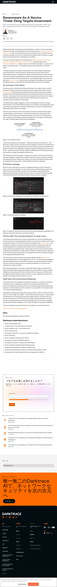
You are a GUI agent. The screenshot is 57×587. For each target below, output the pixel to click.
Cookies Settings (22, 584)
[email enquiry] (16, 517)
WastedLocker (7, 64)
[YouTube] (10, 517)
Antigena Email (7, 92)
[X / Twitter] (6, 517)
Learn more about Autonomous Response (15, 308)
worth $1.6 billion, (45, 243)
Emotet (16, 64)
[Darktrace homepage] (13, 514)
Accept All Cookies (33, 584)
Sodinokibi (46, 257)
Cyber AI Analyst (14, 80)
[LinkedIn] (3, 517)
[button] (52, 2)
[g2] (13, 517)
